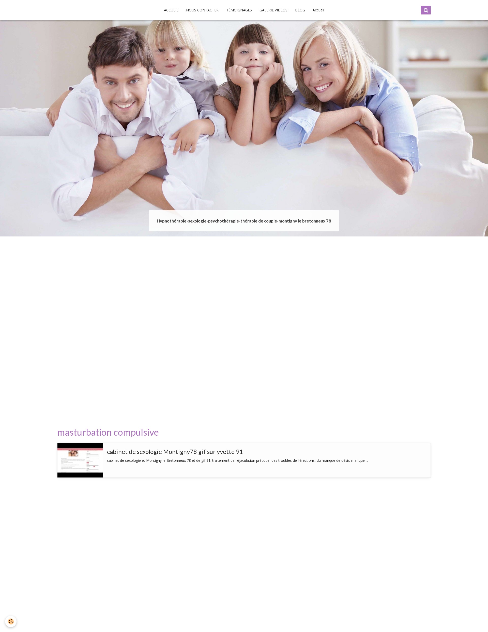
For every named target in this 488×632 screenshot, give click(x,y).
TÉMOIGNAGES (239, 10)
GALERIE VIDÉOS (273, 10)
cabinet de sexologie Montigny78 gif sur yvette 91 (175, 451)
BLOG (300, 10)
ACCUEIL (171, 10)
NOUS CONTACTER (202, 10)
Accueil (318, 10)
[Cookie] (11, 621)
